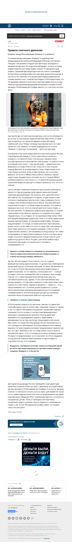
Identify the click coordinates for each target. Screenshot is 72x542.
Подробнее (47, 538)
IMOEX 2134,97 (36, 30)
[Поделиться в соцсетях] (62, 46)
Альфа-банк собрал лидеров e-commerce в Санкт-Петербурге (39, 491)
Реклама (33, 511)
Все (20, 483)
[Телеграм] (9, 518)
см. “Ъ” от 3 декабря (28, 341)
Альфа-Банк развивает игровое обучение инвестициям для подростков (60, 492)
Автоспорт (24, 439)
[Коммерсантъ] (9, 25)
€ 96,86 (23, 30)
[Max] (28, 518)
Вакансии (33, 513)
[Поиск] (59, 25)
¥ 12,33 (29, 30)
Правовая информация (54, 509)
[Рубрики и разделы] (62, 25)
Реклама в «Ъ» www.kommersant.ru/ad (36, 12)
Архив (32, 507)
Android (49, 505)
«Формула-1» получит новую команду (25, 300)
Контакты (33, 509)
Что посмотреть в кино (50, 30)
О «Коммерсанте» (36, 505)
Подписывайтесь (16, 425)
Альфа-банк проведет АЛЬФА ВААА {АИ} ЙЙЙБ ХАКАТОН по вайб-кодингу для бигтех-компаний (16, 493)
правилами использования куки (34, 36)
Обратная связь (52, 507)
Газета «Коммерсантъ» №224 (17, 433)
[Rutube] (24, 518)
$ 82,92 (17, 30)
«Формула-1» (12, 439)
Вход (55, 26)
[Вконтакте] (13, 518)
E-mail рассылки (52, 511)
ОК (62, 36)
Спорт (9, 41)
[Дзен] (16, 518)
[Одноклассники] (20, 518)
